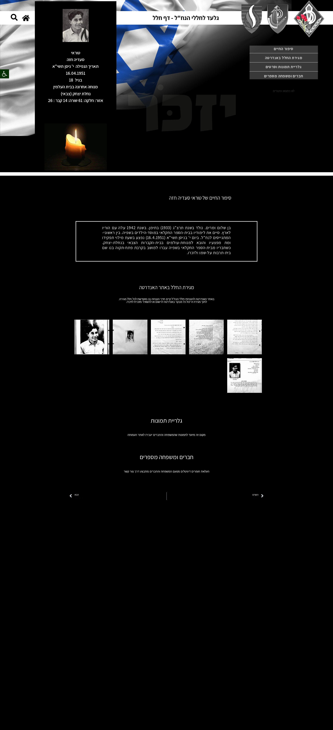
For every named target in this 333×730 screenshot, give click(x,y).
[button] (4, 73)
